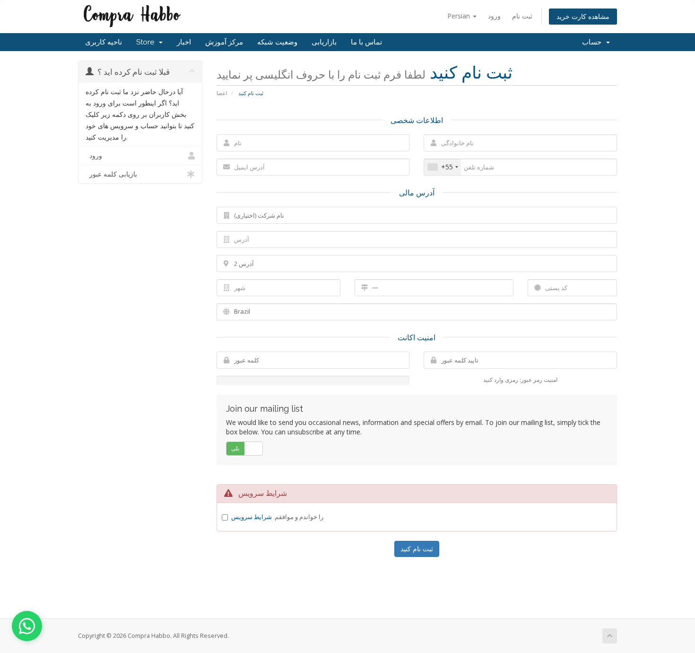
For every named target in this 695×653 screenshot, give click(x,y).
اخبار (184, 42)
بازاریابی (324, 42)
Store (147, 42)
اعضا (222, 93)
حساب (593, 42)
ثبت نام (522, 15)
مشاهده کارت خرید (582, 16)
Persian (459, 15)
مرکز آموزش (224, 42)
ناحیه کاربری (103, 42)
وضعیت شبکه (277, 42)
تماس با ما (366, 42)
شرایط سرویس (251, 516)
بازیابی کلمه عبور (111, 174)
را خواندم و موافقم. (277, 516)
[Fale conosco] (27, 626)
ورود (494, 15)
